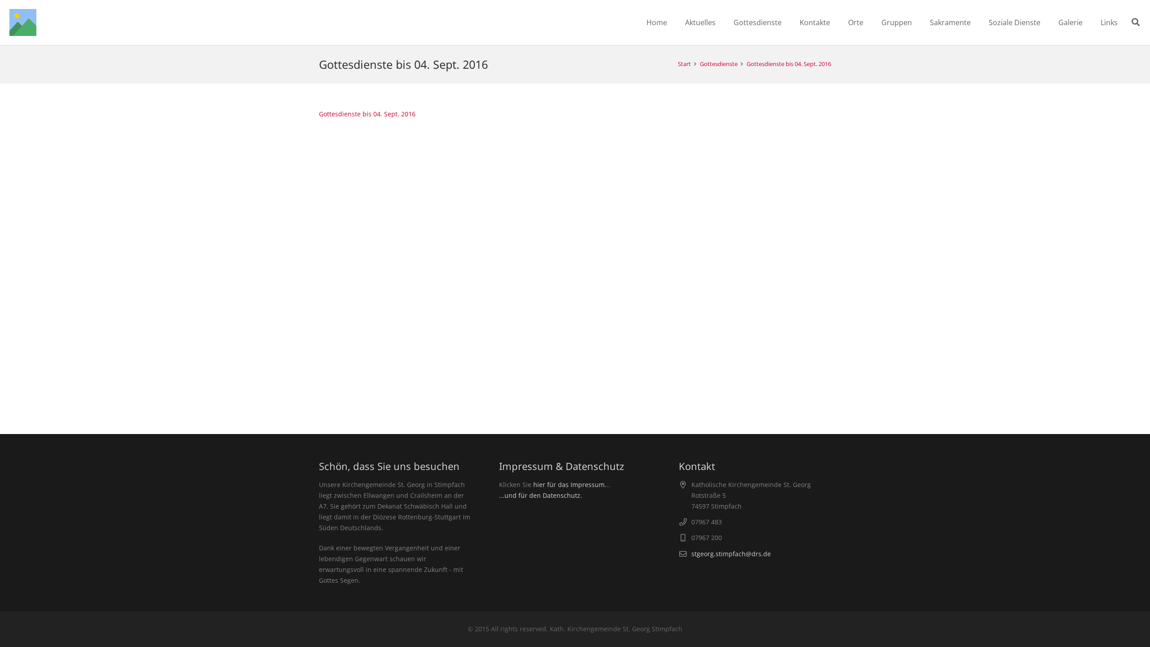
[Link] (22, 22)
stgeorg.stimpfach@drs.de (731, 554)
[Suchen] (1136, 22)
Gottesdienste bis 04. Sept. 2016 (367, 114)
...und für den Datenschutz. (540, 495)
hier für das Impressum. (569, 484)
